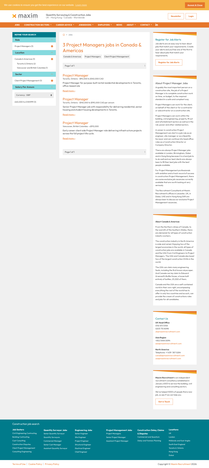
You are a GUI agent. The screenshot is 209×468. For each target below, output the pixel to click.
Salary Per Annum (24, 87)
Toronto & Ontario (176, 448)
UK (170, 433)
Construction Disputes (21, 444)
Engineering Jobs (83, 430)
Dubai (171, 455)
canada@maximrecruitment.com (170, 355)
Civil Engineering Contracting (24, 433)
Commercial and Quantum (148, 437)
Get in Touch (164, 401)
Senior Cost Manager (52, 444)
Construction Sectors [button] (37, 25)
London (172, 437)
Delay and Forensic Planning (149, 440)
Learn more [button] (81, 5)
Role (17, 39)
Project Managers (113, 433)
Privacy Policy (52, 464)
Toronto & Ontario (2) (26, 63)
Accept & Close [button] (195, 5)
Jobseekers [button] (85, 25)
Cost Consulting (18, 440)
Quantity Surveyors (52, 437)
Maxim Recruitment (181, 464)
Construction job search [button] (25, 424)
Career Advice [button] (64, 25)
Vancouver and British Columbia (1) (32, 67)
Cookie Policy (35, 464)
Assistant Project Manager (117, 441)
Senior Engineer (81, 433)
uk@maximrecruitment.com (167, 331)
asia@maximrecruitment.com (168, 343)
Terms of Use (19, 464)
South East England (177, 444)
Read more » (69, 90)
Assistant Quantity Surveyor (55, 448)
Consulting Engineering (22, 451)
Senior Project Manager (116, 437)
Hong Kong (173, 451)
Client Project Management (23, 448)
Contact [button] (145, 25)
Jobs (17, 25)
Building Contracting (20, 437)
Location (19, 52)
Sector (18, 74)
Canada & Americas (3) (25, 59)
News (119, 25)
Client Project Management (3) (28, 80)
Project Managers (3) (24, 46)
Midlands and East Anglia (179, 440)
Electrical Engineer (82, 448)
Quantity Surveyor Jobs (55, 430)
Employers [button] (104, 25)
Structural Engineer (83, 444)
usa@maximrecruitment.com (168, 358)
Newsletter (176, 16)
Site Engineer (80, 437)
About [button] (130, 25)
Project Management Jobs (119, 430)
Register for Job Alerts (168, 62)
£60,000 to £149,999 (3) (25, 102)
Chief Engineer (81, 452)
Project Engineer (82, 441)
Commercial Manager (53, 441)
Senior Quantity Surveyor (54, 433)
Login (191, 16)
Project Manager (75, 75)
